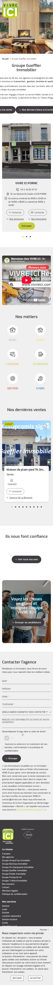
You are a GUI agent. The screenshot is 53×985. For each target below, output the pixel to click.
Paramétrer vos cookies (13, 972)
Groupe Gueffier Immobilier (14, 870)
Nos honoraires (38, 219)
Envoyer (12, 758)
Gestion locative (9, 919)
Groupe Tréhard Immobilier (14, 880)
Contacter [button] (39, 212)
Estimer (5, 912)
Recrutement (8, 884)
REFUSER (17, 978)
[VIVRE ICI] (10, 9)
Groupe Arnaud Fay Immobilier (16, 860)
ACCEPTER (35, 978)
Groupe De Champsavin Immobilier (18, 867)
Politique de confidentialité (14, 894)
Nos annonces (16, 219)
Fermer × (44, 929)
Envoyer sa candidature (28, 622)
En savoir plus (42, 969)
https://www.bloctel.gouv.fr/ (31, 809)
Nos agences (8, 857)
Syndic (5, 923)
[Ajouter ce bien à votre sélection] (48, 424)
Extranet (27, 225)
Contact (6, 887)
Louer (4, 909)
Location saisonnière (11, 916)
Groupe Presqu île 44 (12, 877)
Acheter (6, 906)
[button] (26, 183)
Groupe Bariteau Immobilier (15, 864)
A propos (6, 853)
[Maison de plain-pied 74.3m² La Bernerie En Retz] (26, 445)
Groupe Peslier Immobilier (14, 874)
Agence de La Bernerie (20, 497)
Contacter (17, 212)
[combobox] (26, 712)
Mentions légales (10, 890)
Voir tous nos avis (28, 559)
